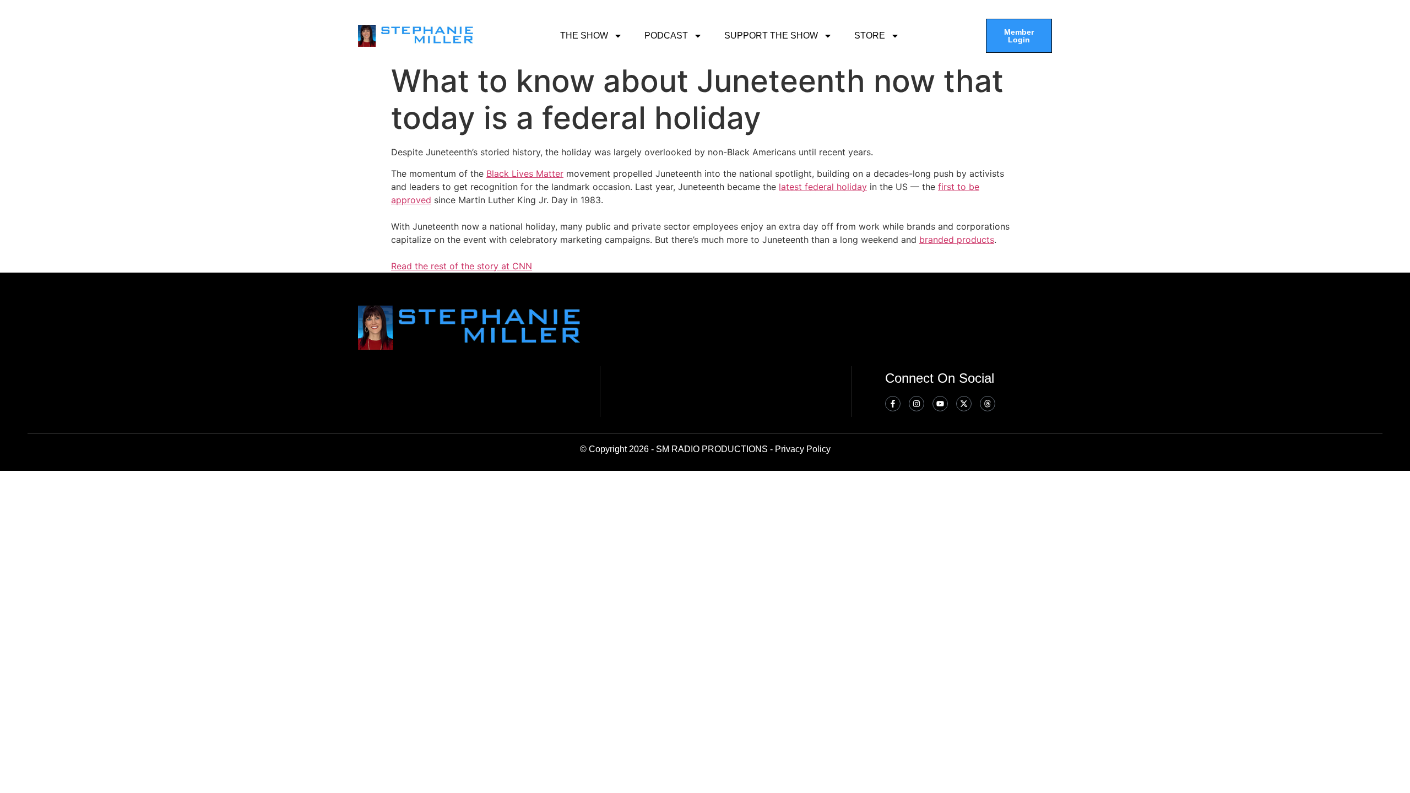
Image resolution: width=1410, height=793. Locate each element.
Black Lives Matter (524, 173)
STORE (869, 35)
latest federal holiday (823, 186)
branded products (956, 239)
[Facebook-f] (893, 403)
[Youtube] (940, 403)
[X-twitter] (964, 403)
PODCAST (666, 35)
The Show (584, 35)
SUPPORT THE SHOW (771, 35)
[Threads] (987, 403)
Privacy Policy (803, 449)
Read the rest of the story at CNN (461, 265)
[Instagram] (916, 403)
